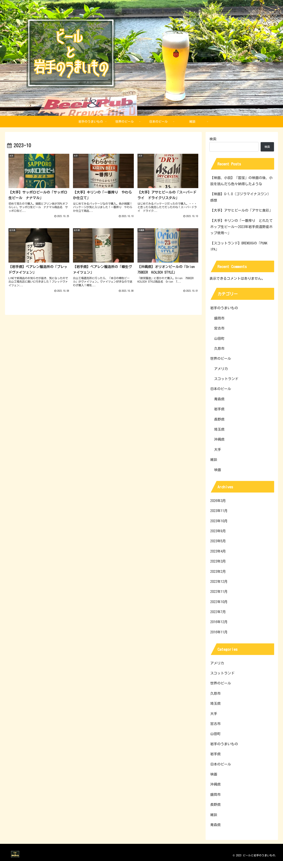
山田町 (219, 338)
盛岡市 (219, 318)
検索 (212, 139)
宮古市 (219, 328)
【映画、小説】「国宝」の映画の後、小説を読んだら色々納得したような (241, 181)
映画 (217, 469)
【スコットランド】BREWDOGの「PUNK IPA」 (238, 246)
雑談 (213, 459)
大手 (217, 449)
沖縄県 (219, 439)
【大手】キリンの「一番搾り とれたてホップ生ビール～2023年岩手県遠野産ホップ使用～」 (241, 227)
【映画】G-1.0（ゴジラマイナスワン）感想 (240, 197)
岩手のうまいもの (224, 308)
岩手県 (219, 409)
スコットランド (226, 378)
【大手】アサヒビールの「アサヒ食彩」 (241, 210)
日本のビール (220, 388)
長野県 (219, 419)
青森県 (219, 399)
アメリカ (221, 368)
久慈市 (219, 348)
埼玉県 (219, 429)
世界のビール (220, 358)
